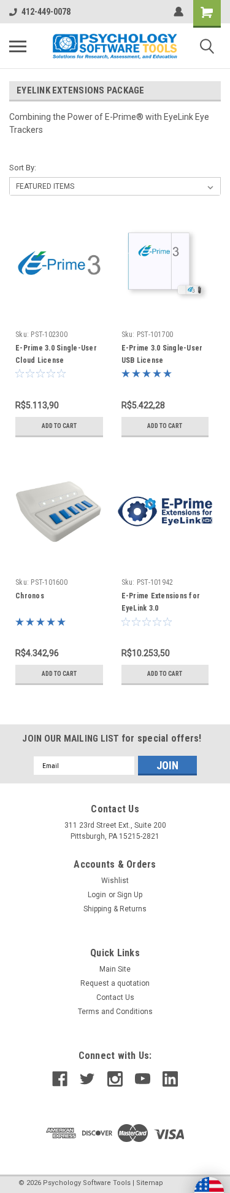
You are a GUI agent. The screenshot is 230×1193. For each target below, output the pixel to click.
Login (97, 894)
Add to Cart (59, 425)
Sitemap (149, 1183)
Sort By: (22, 167)
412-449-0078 (46, 12)
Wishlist (115, 880)
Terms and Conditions (115, 1011)
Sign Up (129, 894)
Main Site (115, 969)
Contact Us (115, 997)
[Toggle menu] (17, 46)
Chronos (29, 596)
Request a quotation (115, 983)
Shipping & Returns (115, 909)
